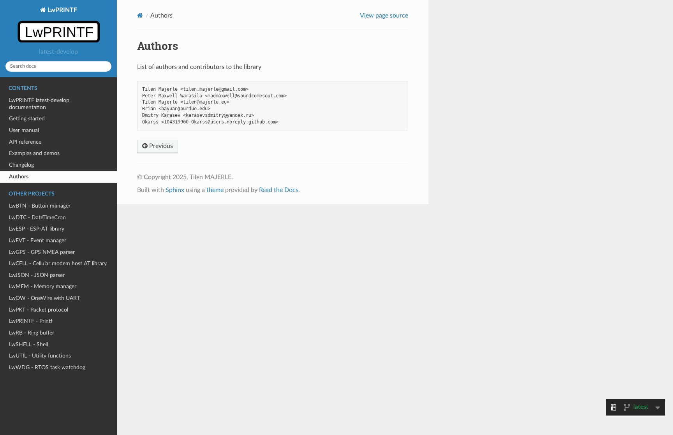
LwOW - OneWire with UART (44, 298)
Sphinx (175, 190)
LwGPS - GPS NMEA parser (42, 252)
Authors (18, 177)
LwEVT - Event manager (37, 240)
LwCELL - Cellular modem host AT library (58, 263)
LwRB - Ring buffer (31, 333)
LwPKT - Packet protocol (38, 310)
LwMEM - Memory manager (42, 286)
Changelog (21, 165)
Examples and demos (34, 153)
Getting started (27, 119)
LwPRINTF (61, 10)
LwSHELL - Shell (28, 344)
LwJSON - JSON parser (37, 275)
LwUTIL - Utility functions (40, 356)
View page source (384, 15)
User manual (24, 130)
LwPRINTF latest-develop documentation (39, 103)
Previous (160, 146)
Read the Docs (278, 190)
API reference (25, 142)
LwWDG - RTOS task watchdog (47, 367)
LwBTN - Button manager (39, 206)
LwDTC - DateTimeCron (37, 217)
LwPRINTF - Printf (31, 321)
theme (215, 190)
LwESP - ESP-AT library (36, 229)
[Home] (140, 15)
